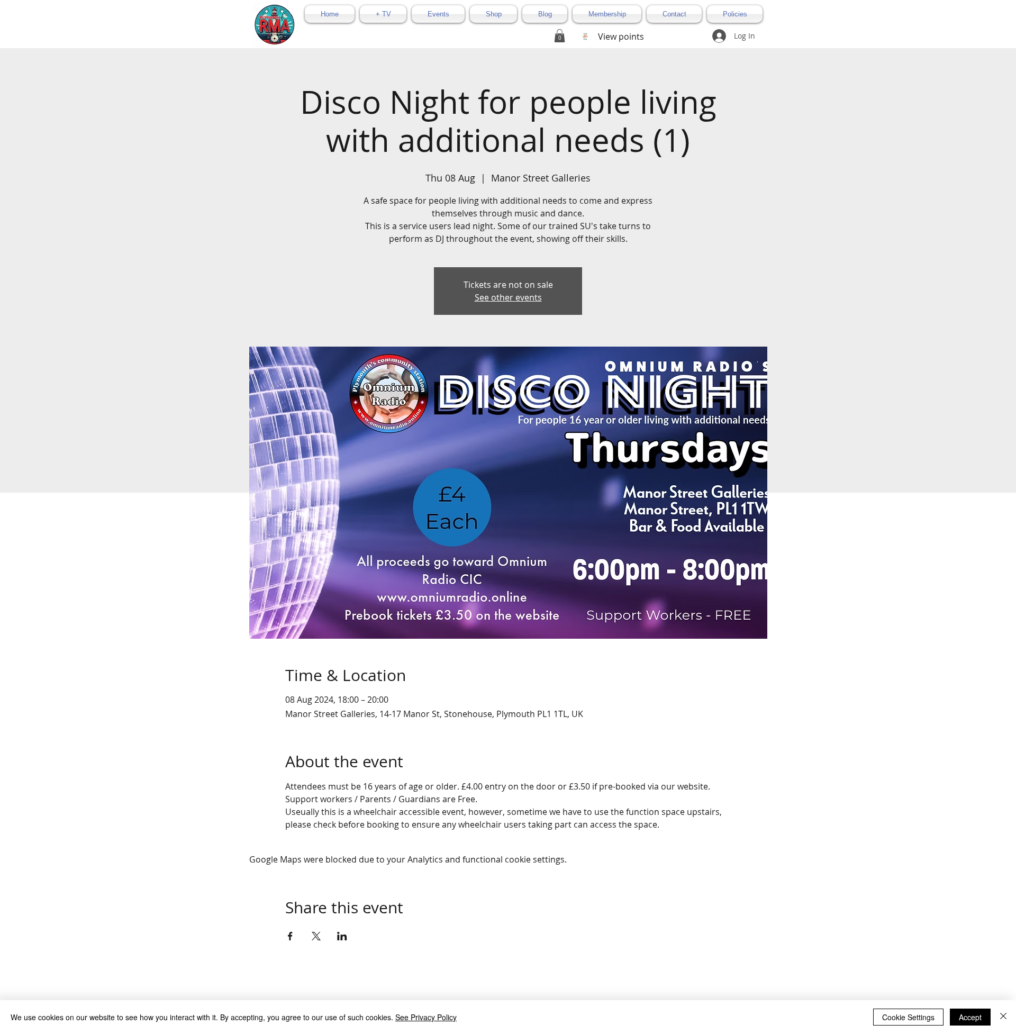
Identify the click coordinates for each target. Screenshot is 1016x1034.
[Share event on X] (316, 936)
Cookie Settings (908, 1017)
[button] (559, 35)
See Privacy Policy (426, 1017)
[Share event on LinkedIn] (342, 936)
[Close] (1003, 1017)
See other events (508, 297)
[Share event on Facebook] (290, 936)
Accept (970, 1017)
